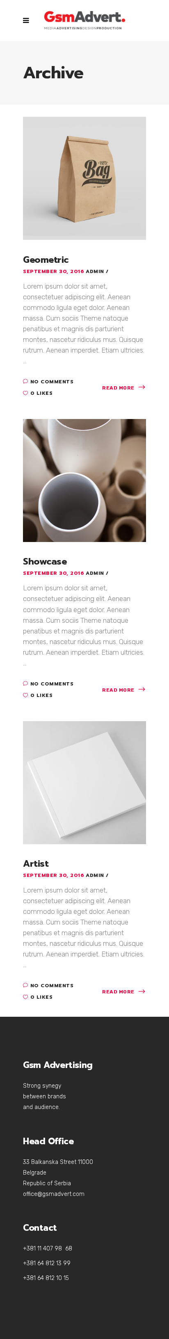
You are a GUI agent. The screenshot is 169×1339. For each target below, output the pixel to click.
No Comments (51, 381)
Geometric (46, 259)
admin (96, 271)
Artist (35, 863)
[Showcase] (84, 480)
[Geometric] (84, 177)
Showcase (44, 561)
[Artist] (84, 782)
